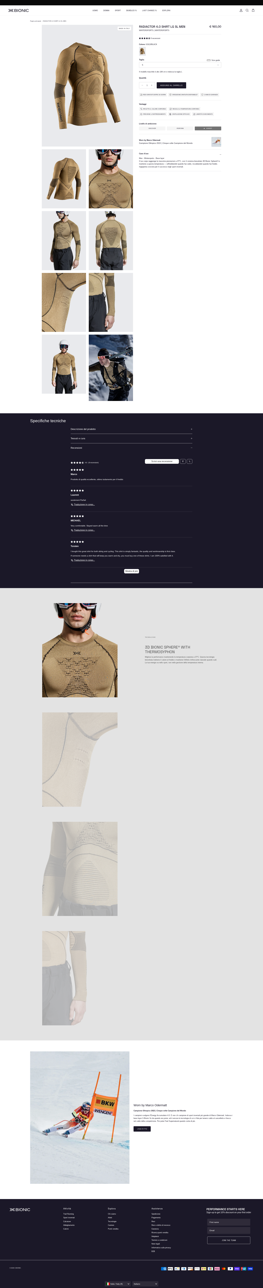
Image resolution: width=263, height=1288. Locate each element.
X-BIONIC (18, 1268)
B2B (153, 1251)
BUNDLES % (131, 10)
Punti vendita (113, 1229)
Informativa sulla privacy (161, 1248)
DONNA (106, 10)
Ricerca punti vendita (159, 1233)
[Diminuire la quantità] (141, 85)
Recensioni (76, 448)
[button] (145, 38)
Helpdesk (155, 1236)
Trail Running (68, 1214)
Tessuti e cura (78, 438)
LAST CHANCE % (149, 10)
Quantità (142, 78)
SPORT (118, 10)
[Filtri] (183, 461)
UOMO (95, 10)
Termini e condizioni (159, 1240)
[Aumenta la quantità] (152, 85)
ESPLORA (166, 10)
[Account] (240, 10)
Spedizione (155, 1214)
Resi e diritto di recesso (160, 1225)
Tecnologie (112, 1221)
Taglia (141, 60)
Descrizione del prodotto (83, 429)
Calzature (67, 1221)
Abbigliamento (69, 1225)
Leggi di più (142, 1129)
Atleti (110, 1218)
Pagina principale (35, 21)
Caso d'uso (143, 154)
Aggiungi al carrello (171, 85)
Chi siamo (112, 1214)
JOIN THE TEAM (229, 1240)
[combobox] (118, 1284)
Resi (153, 1221)
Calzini (66, 1229)
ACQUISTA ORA (144, 3)
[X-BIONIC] (18, 10)
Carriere (111, 1225)
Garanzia (155, 1229)
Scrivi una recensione (161, 461)
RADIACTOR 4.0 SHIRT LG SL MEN (54, 21)
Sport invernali (69, 1218)
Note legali (155, 1244)
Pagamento (156, 1218)
